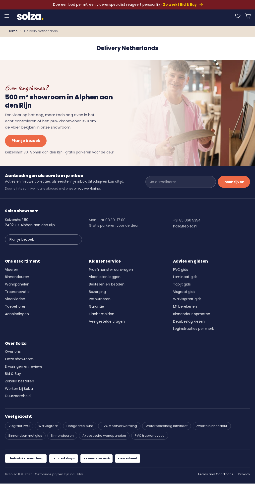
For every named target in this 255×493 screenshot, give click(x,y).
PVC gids (180, 269)
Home (13, 31)
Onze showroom (19, 358)
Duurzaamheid (18, 395)
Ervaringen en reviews (24, 366)
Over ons (13, 351)
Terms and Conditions (215, 474)
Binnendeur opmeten (191, 313)
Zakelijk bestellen (19, 381)
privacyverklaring (87, 188)
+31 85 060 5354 (187, 220)
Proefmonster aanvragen (111, 269)
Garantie (96, 306)
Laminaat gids (185, 276)
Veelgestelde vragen (107, 321)
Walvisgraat (48, 425)
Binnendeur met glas (25, 435)
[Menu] (7, 16)
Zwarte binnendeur (211, 425)
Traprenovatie (17, 291)
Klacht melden (101, 313)
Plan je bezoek (25, 140)
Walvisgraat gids (187, 298)
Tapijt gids (182, 284)
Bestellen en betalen (107, 284)
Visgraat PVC (19, 425)
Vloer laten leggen (105, 276)
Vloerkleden (15, 298)
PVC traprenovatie (150, 435)
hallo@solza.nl (185, 226)
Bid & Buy (13, 373)
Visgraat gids (184, 291)
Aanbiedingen (17, 313)
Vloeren (11, 269)
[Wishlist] (238, 16)
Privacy (244, 474)
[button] (248, 16)
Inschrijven (234, 181)
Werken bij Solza (19, 388)
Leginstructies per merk (193, 328)
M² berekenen (185, 306)
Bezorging (97, 291)
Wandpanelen (17, 284)
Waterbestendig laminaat (167, 425)
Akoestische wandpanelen (104, 435)
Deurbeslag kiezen (189, 321)
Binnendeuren (17, 276)
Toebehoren (15, 306)
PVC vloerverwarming (119, 425)
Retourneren (100, 298)
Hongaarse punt (79, 425)
